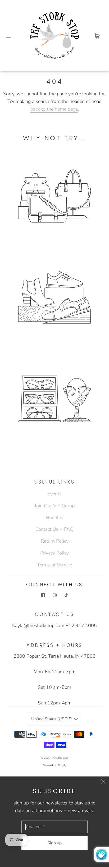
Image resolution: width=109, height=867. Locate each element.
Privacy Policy (54, 553)
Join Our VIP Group (55, 506)
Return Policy (55, 541)
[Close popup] (103, 782)
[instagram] (54, 595)
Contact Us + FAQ (54, 529)
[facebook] (43, 595)
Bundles (54, 517)
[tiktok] (66, 595)
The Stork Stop (59, 758)
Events (55, 494)
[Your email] (54, 827)
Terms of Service (54, 565)
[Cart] (97, 35)
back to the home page (54, 109)
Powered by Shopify (54, 765)
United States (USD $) (52, 719)
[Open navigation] (12, 35)
